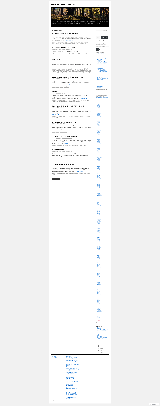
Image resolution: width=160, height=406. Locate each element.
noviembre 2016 (99, 231)
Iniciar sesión (99, 83)
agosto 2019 (98, 196)
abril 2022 (98, 162)
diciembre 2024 (99, 126)
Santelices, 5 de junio (100, 79)
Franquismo (85, 100)
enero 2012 (98, 293)
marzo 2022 (98, 163)
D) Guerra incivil (59, 53)
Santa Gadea (73, 387)
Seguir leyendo (69, 40)
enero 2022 (98, 166)
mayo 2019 (98, 198)
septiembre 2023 (99, 143)
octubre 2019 (98, 194)
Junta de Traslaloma (69, 69)
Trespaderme (85, 71)
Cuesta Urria (72, 361)
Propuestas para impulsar (61, 68)
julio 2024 (98, 132)
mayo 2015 (98, 250)
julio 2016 (98, 236)
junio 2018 (98, 211)
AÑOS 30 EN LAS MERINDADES (73, 21)
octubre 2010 (98, 310)
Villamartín (61, 87)
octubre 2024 (98, 129)
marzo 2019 (98, 201)
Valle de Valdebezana (71, 72)
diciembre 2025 (99, 113)
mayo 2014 (98, 261)
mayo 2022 (98, 161)
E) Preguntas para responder (61, 42)
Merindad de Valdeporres (81, 70)
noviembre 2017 (99, 219)
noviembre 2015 (99, 245)
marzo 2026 (98, 109)
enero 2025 (98, 125)
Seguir (98, 49)
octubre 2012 (98, 283)
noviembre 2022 (99, 154)
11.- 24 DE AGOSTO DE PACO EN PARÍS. (64, 136)
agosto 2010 (98, 312)
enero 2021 (98, 177)
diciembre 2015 (99, 243)
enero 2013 (98, 280)
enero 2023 (98, 152)
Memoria (54, 91)
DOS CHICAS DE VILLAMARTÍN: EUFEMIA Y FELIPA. (68, 77)
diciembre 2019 (99, 192)
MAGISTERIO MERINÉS (56, 26)
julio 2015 (98, 248)
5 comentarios (70, 159)
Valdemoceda (65, 159)
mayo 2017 (98, 224)
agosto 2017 (98, 222)
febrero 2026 (98, 111)
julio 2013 (98, 273)
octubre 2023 (98, 142)
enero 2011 (98, 307)
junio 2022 (98, 160)
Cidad (74, 360)
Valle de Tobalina (64, 72)
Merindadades (88, 70)
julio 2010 (98, 313)
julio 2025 (98, 118)
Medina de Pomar (73, 371)
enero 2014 (98, 266)
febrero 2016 (98, 241)
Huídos (71, 367)
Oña (57, 71)
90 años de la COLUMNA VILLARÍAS (63, 48)
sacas (74, 43)
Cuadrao (67, 361)
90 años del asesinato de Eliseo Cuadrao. (65, 33)
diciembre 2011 (99, 294)
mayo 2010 (98, 316)
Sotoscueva (68, 388)
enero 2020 (98, 191)
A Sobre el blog (63, 21)
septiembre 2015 (99, 247)
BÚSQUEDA (54, 23)
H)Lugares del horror (60, 158)
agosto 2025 (98, 117)
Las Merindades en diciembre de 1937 (64, 122)
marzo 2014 (98, 264)
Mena (69, 372)
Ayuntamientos (68, 358)
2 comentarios (66, 87)
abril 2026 (98, 108)
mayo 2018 (98, 212)
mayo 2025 (98, 121)
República (67, 387)
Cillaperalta (88, 68)
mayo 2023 (98, 148)
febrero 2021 (98, 176)
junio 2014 (98, 260)
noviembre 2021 (99, 168)
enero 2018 (98, 216)
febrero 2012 (98, 292)
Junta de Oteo (67, 368)
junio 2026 (98, 106)
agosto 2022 (98, 158)
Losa (77, 69)
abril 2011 (98, 303)
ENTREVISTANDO (65, 23)
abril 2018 (98, 213)
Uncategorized (71, 130)
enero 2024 (98, 139)
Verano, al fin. (56, 59)
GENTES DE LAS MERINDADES (76, 23)
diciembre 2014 (99, 256)
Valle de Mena (54, 54)
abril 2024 (98, 135)
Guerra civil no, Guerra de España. (102, 58)
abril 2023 (98, 149)
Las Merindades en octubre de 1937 (63, 164)
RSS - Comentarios (99, 102)
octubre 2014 (98, 258)
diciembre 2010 (99, 308)
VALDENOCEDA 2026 (58, 150)
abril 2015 (98, 251)
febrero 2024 (98, 138)
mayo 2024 (98, 134)
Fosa (87, 42)
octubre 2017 (98, 220)
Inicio (53, 21)
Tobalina (73, 388)
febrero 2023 (98, 151)
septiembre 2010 (99, 311)
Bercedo (67, 360)
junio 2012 (98, 287)
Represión (67, 43)
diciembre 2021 (99, 167)
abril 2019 (98, 200)
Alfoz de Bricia (74, 68)
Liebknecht (71, 368)
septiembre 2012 (99, 284)
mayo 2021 (98, 172)
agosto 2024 (98, 131)
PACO (63, 26)
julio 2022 (98, 159)
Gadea (72, 365)
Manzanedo (76, 369)
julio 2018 (98, 210)
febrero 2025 (98, 124)
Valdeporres (68, 392)
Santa (71, 387)
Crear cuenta (98, 82)
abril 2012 (98, 290)
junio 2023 (98, 147)
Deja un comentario (83, 43)
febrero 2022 (98, 165)
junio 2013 (98, 274)
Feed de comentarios (100, 86)
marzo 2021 (98, 175)
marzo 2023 (98, 150)
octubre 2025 (98, 115)
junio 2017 (98, 223)
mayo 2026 (98, 107)
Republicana (75, 386)
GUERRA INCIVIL (87, 23)
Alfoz (70, 68)
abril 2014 (98, 263)
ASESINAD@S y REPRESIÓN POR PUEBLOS (89, 21)
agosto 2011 (98, 299)
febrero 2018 (98, 215)
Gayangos (74, 365)
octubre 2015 (98, 246)
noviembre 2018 (99, 205)
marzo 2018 (98, 214)
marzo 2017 (98, 227)
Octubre (71, 380)
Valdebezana (69, 391)
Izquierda (77, 367)
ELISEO (59, 23)
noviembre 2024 (99, 127)
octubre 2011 (98, 296)
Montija (68, 380)
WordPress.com (99, 87)
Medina (67, 371)
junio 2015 (98, 249)
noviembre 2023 (99, 141)
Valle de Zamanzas (79, 72)
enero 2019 (98, 203)
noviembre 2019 (99, 193)
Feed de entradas (99, 85)
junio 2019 (98, 197)
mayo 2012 (98, 289)
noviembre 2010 (99, 309)
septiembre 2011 (99, 298)
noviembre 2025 (99, 114)
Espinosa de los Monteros (56, 69)
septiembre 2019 (99, 195)
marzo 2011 (98, 304)
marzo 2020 (98, 188)
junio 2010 (98, 314)
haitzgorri (63, 60)
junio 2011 (98, 301)
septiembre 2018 (99, 207)
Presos (67, 383)
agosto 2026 (98, 104)
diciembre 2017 (99, 218)
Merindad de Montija (75, 53)
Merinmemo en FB (99, 33)
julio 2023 (98, 145)
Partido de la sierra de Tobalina (63, 71)
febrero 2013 (98, 278)
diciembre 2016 (99, 230)
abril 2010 (98, 317)
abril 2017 (98, 225)
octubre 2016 (98, 232)
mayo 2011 (98, 302)
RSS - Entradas (99, 100)
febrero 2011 (98, 305)
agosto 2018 (98, 209)
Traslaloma (67, 389)
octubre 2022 (98, 156)
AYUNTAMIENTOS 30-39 (103, 21)
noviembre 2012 (99, 282)
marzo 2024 (98, 136)
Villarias (74, 397)
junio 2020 (98, 185)
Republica (71, 43)
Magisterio (71, 369)
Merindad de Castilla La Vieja (84, 69)
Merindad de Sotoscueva (72, 70)
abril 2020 (98, 187)
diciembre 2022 (99, 153)
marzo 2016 (98, 240)
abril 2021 (98, 174)
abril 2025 (98, 122)
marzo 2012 (98, 291)
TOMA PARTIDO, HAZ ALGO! (71, 26)
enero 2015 (98, 255)
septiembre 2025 (99, 116)
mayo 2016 (98, 238)
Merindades (57, 43)
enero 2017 (98, 229)
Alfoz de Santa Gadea (70, 357)
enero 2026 (98, 112)
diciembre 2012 (99, 281)
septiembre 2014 (99, 259)
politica (60, 101)
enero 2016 (98, 242)
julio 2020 (98, 184)
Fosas (72, 158)
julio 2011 (98, 300)
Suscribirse (104, 37)
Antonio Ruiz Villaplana (79, 42)
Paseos (60, 43)
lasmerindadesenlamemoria (63, 4)
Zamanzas (68, 398)
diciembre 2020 (99, 178)
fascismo (80, 100)
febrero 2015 (98, 254)
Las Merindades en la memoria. (67, 34)
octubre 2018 (98, 206)
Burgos (85, 42)
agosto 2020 (98, 183)
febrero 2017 (98, 228)
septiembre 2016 (99, 233)
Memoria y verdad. (99, 59)
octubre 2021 (98, 169)
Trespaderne (71, 389)
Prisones (63, 43)
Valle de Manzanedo (74, 393)
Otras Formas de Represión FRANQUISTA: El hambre (68, 106)
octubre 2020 (98, 180)
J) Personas (69, 42)
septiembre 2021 (99, 170)
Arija (78, 68)
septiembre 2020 (99, 182)
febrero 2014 (98, 265)
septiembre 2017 (99, 221)
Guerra (70, 53)
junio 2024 (98, 133)
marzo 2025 (98, 123)
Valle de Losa (68, 393)
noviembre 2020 (99, 179)
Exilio (77, 364)
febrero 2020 (98, 189)
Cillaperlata (76, 360)
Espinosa (68, 363)
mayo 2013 (98, 275)
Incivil (73, 367)
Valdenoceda (75, 391)
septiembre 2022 (99, 157)
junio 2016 (98, 237)
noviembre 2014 (99, 257)
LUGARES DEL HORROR (96, 23)
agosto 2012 (98, 285)
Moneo (76, 378)
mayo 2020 (98, 186)
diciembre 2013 (99, 267)
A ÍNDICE (57, 21)
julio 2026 (98, 105)
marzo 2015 (98, 252)
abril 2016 (98, 239)
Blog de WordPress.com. (105, 401)
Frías (62, 69)
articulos (72, 100)
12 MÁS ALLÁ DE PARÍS (101, 69)
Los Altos (74, 69)
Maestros (67, 369)
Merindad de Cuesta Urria (56, 70)
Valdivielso (74, 392)
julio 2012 (98, 286)
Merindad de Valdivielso (80, 158)
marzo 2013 (98, 277)
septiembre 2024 (99, 130)
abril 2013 (98, 276)
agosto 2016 (98, 234)
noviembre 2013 (99, 268)
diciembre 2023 (99, 140)
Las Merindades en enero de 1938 (102, 65)
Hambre (77, 116)
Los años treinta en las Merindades (62, 130)
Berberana (81, 68)
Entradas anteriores (56, 178)
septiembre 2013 (99, 271)
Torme (76, 388)
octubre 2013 (98, 269)
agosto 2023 (98, 144)
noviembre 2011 (99, 295)
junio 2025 (98, 120)
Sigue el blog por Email (101, 40)
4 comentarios (88, 72)
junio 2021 (98, 171)
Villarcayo (77, 43)
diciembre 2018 (99, 204)
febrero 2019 (98, 202)
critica (78, 100)
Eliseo (76, 361)
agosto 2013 (98, 272)
